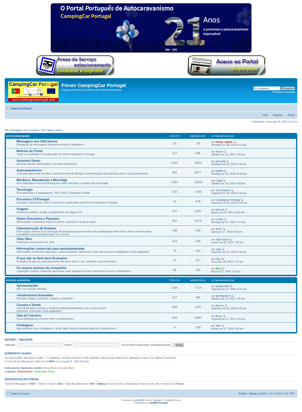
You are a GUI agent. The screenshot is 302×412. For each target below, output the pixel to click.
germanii (220, 161)
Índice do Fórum (21, 108)
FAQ (265, 115)
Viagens (22, 209)
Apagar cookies (258, 393)
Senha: (68, 344)
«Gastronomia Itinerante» (35, 295)
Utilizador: (10, 344)
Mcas (219, 316)
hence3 (220, 209)
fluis (218, 268)
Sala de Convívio (29, 315)
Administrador (25, 371)
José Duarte (223, 190)
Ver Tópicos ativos (52, 130)
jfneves (220, 305)
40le (218, 325)
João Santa (222, 239)
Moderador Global (44, 371)
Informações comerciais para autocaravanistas (50, 248)
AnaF (219, 228)
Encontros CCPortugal (33, 199)
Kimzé (219, 151)
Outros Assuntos (18, 280)
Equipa (243, 393)
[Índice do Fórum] (34, 90)
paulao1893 (222, 286)
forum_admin (224, 141)
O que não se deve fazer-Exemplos (42, 258)
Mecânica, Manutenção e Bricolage (42, 180)
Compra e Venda (29, 305)
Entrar (291, 115)
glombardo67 (223, 295)
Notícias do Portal (30, 151)
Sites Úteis (24, 239)
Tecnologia (25, 189)
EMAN (219, 170)
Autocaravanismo (18, 136)
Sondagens (25, 325)
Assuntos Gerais (29, 160)
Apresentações (27, 285)
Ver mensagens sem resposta (22, 130)
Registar (278, 115)
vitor (218, 258)
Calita (219, 180)
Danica (101, 383)
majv (218, 249)
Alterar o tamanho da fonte (291, 107)
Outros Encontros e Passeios (38, 218)
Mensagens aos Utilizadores (37, 141)
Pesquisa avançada (283, 92)
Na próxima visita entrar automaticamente (146, 344)
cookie (219, 219)
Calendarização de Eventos (36, 228)
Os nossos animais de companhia (41, 268)
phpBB (139, 400)
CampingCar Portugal (228, 199)
